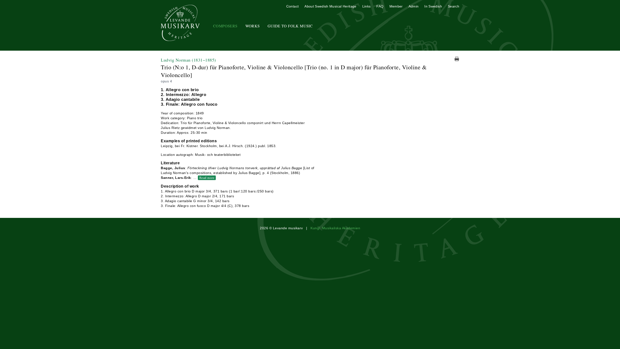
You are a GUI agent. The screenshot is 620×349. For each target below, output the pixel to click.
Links (366, 6)
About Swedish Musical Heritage (330, 6)
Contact (292, 6)
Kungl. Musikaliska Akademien (335, 228)
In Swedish (433, 6)
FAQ (379, 6)
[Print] (456, 58)
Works (252, 25)
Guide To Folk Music (290, 25)
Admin (414, 6)
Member (396, 6)
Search (453, 6)
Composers (225, 25)
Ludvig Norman (188, 60)
